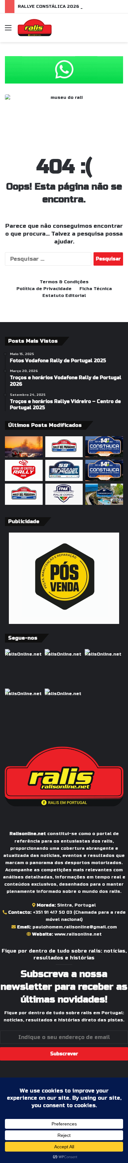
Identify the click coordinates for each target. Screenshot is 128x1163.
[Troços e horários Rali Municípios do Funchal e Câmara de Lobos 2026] (64, 494)
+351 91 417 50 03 (52, 912)
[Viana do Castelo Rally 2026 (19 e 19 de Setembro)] (24, 470)
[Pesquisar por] (120, 30)
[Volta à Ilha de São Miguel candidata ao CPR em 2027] (64, 470)
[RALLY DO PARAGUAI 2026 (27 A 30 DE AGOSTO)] (64, 446)
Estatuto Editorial (64, 295)
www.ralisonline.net (78, 934)
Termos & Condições (64, 282)
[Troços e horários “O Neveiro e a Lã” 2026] (104, 494)
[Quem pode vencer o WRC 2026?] (24, 446)
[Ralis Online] (34, 28)
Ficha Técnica (95, 288)
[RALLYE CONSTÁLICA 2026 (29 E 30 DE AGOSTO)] (104, 446)
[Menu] (8, 30)
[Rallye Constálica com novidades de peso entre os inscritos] (104, 470)
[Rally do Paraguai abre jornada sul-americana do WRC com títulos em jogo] (24, 494)
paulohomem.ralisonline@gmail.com (74, 927)
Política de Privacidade (44, 288)
